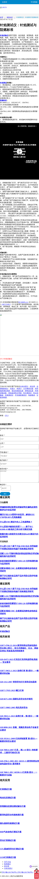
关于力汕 (7, 862)
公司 (2, 443)
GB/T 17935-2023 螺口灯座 (12, 690)
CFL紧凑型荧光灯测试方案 (12, 849)
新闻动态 (10, 17)
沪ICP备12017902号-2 (25, 872)
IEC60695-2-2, (23, 302)
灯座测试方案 (6, 789)
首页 (1, 17)
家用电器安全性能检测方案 (12, 815)
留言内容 (4, 469)
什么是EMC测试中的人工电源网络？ (16, 522)
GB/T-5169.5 (6, 304)
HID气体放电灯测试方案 (11, 832)
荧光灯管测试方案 (8, 840)
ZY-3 (6, 415)
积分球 (6, 866)
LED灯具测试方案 (8, 857)
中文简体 (34, 2)
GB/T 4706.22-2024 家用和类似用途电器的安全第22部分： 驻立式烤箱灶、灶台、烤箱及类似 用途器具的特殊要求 (19, 648)
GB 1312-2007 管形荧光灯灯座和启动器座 (18, 682)
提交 (5, 494)
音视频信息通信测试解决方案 (13, 806)
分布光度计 (8, 868)
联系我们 (7, 864)
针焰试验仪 (5, 631)
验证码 (3, 484)
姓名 (2, 435)
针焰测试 (3, 83)
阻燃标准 (3, 100)
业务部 (4, 2)
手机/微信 (4, 452)
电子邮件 (4, 460)
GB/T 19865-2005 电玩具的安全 (14, 707)
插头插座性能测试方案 (10, 823)
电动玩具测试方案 (8, 798)
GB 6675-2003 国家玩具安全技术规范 (16, 699)
